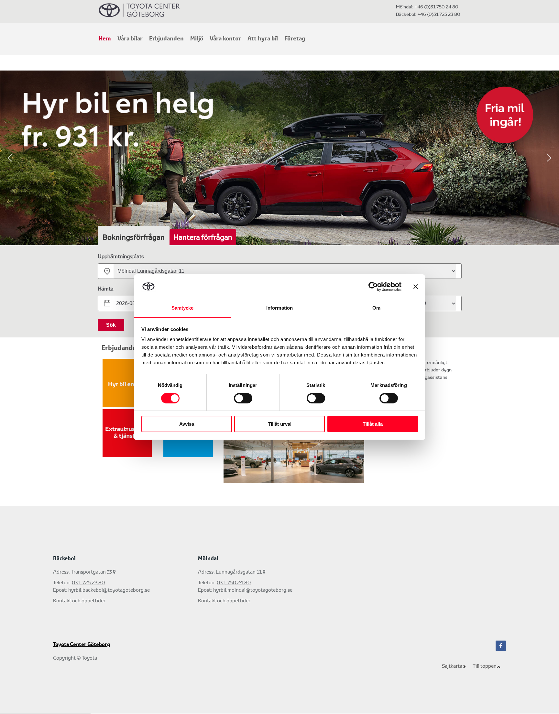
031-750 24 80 (234, 582)
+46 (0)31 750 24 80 (436, 7)
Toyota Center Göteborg (81, 644)
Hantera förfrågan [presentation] (202, 237)
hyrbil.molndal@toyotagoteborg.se (252, 590)
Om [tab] (376, 308)
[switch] (243, 398)
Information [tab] (279, 308)
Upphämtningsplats (121, 256)
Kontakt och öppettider (79, 601)
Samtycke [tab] (182, 308)
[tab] (134, 238)
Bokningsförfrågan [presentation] (134, 237)
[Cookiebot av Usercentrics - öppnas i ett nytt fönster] (373, 286)
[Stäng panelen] (415, 286)
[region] (279, 158)
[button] (279, 158)
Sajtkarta (452, 666)
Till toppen (485, 666)
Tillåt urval (279, 424)
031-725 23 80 (88, 582)
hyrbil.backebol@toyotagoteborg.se (109, 590)
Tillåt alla (373, 424)
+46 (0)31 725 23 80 (438, 14)
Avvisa (186, 424)
